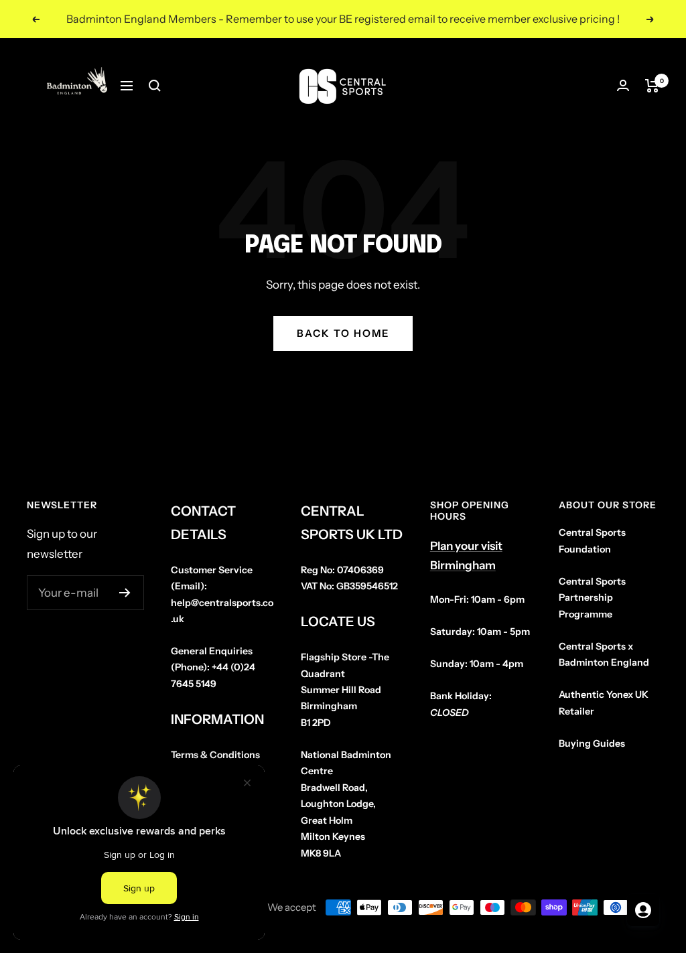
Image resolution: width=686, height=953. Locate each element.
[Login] (623, 85)
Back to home (343, 333)
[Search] (155, 86)
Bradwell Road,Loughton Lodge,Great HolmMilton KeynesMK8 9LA (346, 804)
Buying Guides (592, 743)
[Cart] (652, 85)
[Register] (125, 592)
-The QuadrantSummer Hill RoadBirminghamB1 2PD (345, 690)
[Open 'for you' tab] (643, 910)
